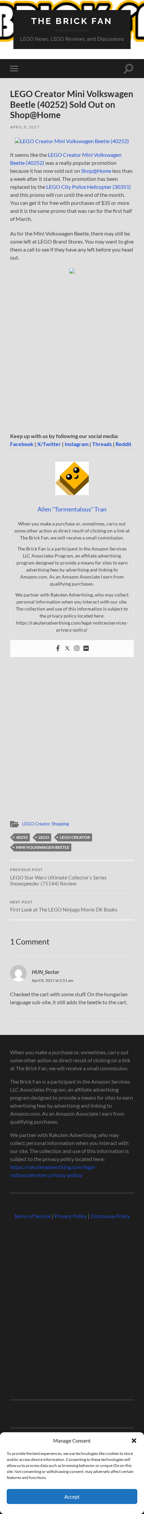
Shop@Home (96, 170)
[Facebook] (58, 648)
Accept (72, 1497)
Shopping (60, 823)
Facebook (21, 444)
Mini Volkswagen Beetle (42, 847)
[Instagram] (77, 648)
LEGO (44, 837)
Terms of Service (32, 1216)
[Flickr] (86, 648)
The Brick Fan (72, 21)
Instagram (76, 444)
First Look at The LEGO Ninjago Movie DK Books (64, 906)
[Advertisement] (72, 355)
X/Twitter (49, 444)
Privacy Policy (71, 1216)
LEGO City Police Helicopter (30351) (88, 186)
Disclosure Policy (110, 1216)
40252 (22, 837)
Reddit (123, 444)
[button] (134, 1440)
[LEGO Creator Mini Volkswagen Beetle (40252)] (72, 141)
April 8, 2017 (25, 126)
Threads (102, 444)
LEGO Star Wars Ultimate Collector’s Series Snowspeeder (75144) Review (58, 877)
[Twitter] (67, 648)
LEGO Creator (36, 823)
